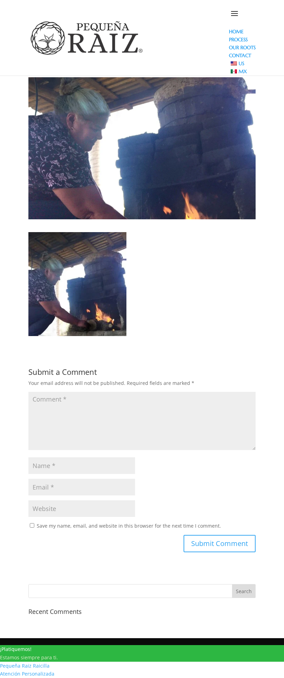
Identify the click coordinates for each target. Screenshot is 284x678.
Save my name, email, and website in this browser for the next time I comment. (129, 525)
